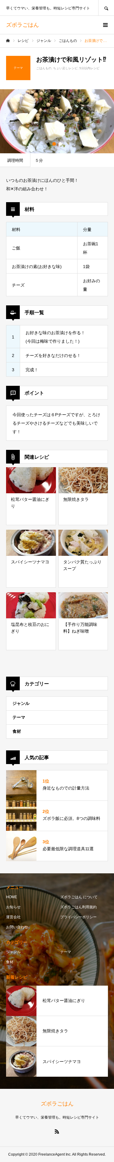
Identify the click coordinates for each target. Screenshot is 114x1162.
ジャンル (20, 703)
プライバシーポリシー (78, 917)
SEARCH (106, 7)
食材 (16, 731)
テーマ (18, 717)
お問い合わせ (17, 927)
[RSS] (57, 1131)
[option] (57, 121)
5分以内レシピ (89, 68)
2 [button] (60, 144)
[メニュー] (105, 25)
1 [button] (54, 144)
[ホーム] (8, 41)
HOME (11, 897)
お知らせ (13, 907)
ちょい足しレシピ (65, 68)
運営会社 (13, 917)
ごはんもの (43, 68)
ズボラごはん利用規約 (78, 907)
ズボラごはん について (79, 897)
